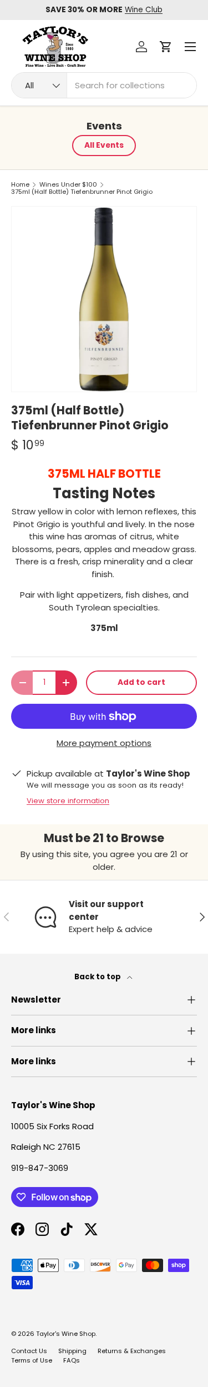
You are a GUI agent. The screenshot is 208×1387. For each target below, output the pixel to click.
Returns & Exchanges (132, 1350)
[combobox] (104, 85)
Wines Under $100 (68, 185)
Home (20, 185)
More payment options (104, 743)
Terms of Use (31, 1360)
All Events (104, 145)
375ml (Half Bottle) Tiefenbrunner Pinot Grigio (82, 192)
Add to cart (141, 682)
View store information (68, 800)
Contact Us (29, 1350)
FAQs (71, 1360)
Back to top (98, 977)
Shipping (72, 1350)
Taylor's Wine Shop (65, 1333)
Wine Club (144, 9)
